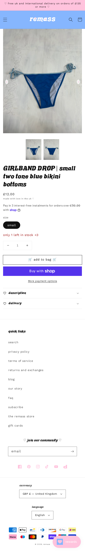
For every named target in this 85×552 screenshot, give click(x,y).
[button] (5, 19)
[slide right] (78, 82)
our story (15, 388)
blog (11, 379)
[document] (42, 82)
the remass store (21, 416)
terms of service (20, 360)
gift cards (15, 425)
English (40, 515)
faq (10, 398)
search (13, 342)
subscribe (15, 407)
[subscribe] (72, 451)
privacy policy (18, 351)
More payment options (42, 281)
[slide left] (6, 82)
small (11, 225)
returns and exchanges (26, 370)
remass (46, 544)
